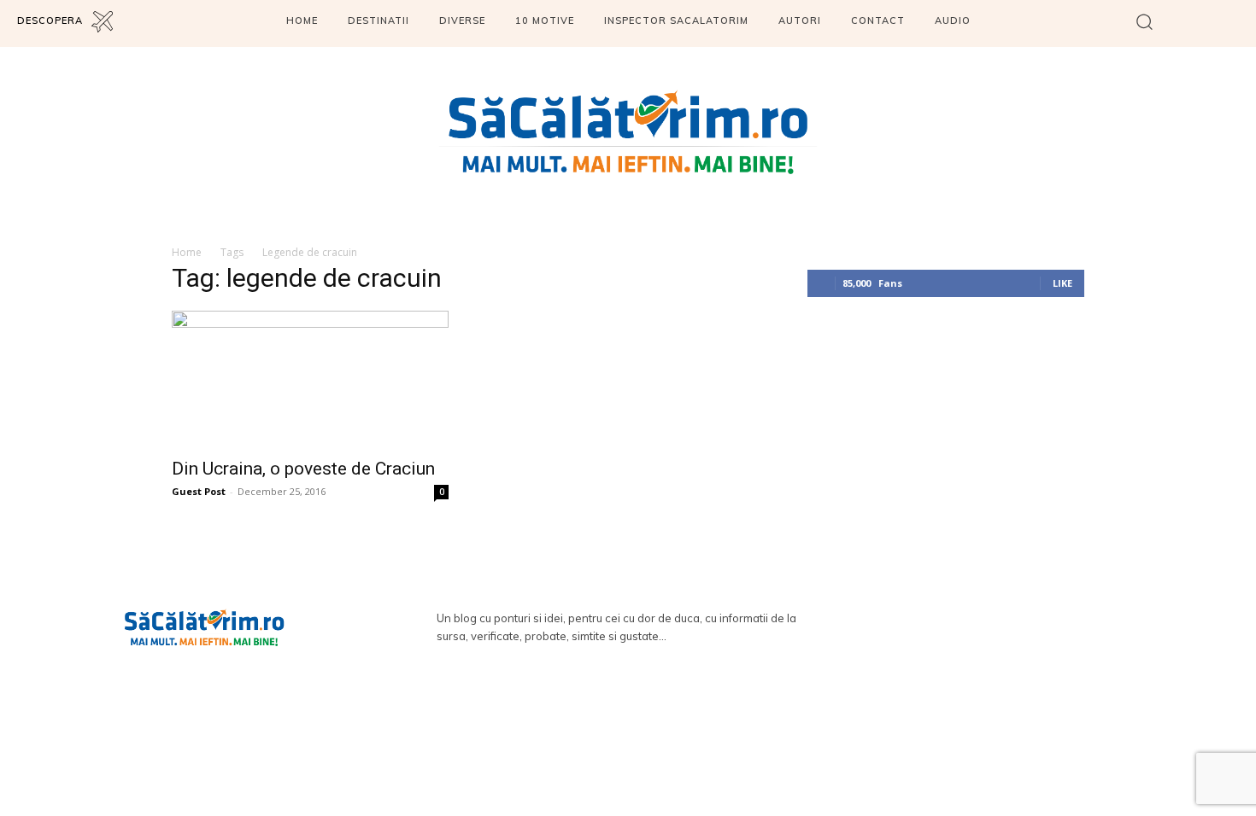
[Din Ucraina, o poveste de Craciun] (310, 379)
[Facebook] (1190, 23)
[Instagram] (1237, 23)
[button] (1144, 21)
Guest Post (199, 491)
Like (1062, 283)
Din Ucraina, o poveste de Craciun (303, 468)
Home (187, 252)
